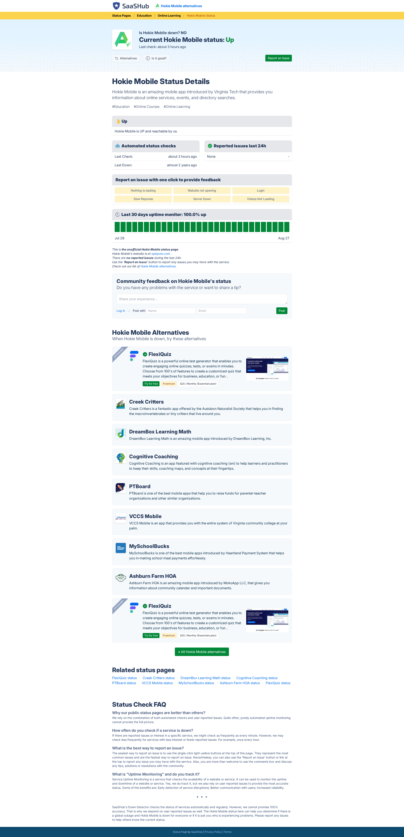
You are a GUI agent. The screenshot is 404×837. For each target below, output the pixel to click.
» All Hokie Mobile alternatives (202, 652)
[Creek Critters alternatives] (121, 404)
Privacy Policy (213, 831)
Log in (121, 310)
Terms (227, 831)
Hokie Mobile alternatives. (159, 266)
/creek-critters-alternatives (137, 397)
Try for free (151, 383)
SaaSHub (196, 831)
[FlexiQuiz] (134, 356)
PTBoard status (124, 683)
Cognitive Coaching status (257, 678)
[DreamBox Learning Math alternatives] (121, 433)
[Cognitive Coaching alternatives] (121, 458)
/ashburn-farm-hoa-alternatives (140, 571)
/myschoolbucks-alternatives (138, 541)
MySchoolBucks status (196, 683)
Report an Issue (278, 58)
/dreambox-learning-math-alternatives (146, 427)
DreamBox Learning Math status (205, 678)
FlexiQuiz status (124, 678)
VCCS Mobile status (157, 683)
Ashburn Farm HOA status (240, 683)
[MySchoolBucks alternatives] (121, 548)
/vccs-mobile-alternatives (136, 511)
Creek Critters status (159, 678)
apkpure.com (161, 253)
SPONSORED (118, 353)
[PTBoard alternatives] (121, 488)
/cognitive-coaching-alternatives (141, 451)
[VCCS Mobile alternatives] (121, 518)
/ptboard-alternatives (132, 481)
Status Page (180, 831)
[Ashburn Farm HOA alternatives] (121, 578)
